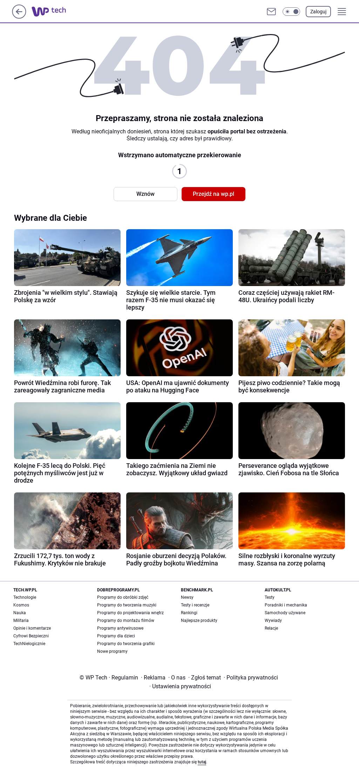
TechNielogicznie (29, 643)
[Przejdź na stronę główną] (19, 16)
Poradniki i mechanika (286, 605)
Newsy (187, 597)
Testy (270, 597)
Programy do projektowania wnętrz (130, 612)
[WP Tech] (54, 11)
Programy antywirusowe (120, 628)
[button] (291, 11)
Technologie (24, 597)
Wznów (145, 194)
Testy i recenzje (195, 605)
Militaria (21, 620)
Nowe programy (112, 651)
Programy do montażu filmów (125, 620)
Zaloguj (318, 11)
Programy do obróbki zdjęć (122, 597)
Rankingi (189, 612)
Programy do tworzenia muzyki (126, 605)
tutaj (202, 762)
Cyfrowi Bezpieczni (31, 636)
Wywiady (273, 620)
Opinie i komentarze (32, 628)
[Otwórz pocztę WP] (271, 11)
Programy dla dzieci (116, 636)
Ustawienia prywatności (180, 686)
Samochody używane (285, 612)
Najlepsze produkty (199, 620)
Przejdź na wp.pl (213, 194)
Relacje (271, 628)
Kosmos (21, 605)
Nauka (19, 612)
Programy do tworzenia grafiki (126, 643)
